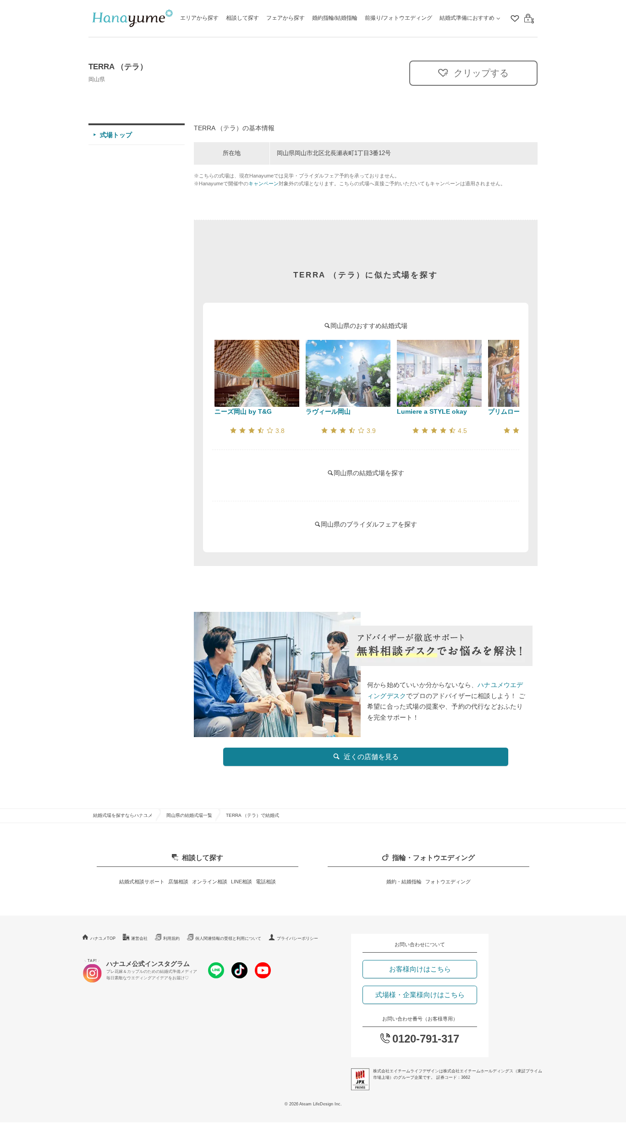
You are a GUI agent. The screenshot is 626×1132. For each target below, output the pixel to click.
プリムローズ (507, 411)
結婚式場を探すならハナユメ (123, 815)
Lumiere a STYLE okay (432, 411)
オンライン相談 (209, 881)
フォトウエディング (448, 881)
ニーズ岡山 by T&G (243, 411)
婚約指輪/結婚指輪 (334, 18)
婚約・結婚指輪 (404, 881)
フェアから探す (285, 18)
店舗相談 (178, 881)
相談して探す (242, 18)
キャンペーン (263, 183)
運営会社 (139, 938)
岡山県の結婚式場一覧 (189, 815)
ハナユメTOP (102, 938)
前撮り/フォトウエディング (398, 18)
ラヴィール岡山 (328, 411)
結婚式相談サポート (142, 881)
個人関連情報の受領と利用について (228, 938)
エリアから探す (199, 18)
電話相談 (266, 881)
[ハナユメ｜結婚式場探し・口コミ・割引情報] (132, 19)
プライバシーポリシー (297, 938)
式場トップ (116, 135)
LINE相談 (241, 881)
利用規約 (171, 938)
